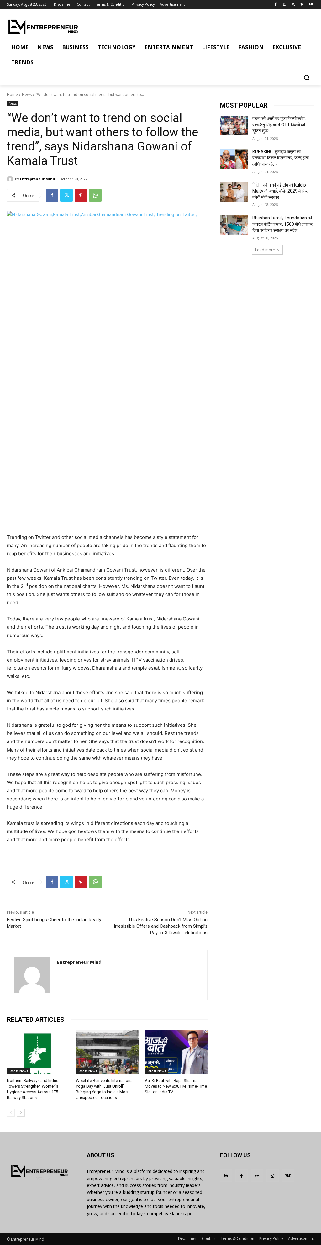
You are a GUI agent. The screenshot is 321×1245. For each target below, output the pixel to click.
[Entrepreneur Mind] (11, 179)
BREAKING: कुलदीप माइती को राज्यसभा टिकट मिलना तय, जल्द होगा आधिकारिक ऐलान (280, 157)
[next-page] (21, 1113)
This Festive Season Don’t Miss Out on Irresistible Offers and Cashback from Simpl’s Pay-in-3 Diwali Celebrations (161, 926)
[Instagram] (284, 4)
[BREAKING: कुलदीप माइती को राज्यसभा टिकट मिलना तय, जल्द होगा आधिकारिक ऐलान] (234, 159)
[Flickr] (257, 1175)
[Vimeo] (301, 4)
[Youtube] (310, 4)
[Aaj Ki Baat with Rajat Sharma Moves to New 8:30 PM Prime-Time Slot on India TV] (176, 1052)
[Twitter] (293, 4)
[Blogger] (226, 1175)
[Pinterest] (81, 195)
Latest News (18, 1071)
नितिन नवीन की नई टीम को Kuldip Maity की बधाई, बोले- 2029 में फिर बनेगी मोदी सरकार (280, 191)
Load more (265, 249)
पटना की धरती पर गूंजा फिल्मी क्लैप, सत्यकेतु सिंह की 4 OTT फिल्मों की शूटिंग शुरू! (279, 124)
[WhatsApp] (95, 195)
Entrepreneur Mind (37, 179)
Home (12, 94)
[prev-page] (11, 1113)
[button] (306, 77)
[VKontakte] (288, 1175)
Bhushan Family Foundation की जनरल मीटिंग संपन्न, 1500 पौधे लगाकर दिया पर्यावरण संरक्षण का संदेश (282, 224)
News (27, 94)
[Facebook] (275, 4)
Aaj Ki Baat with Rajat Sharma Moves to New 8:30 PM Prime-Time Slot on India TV (176, 1086)
